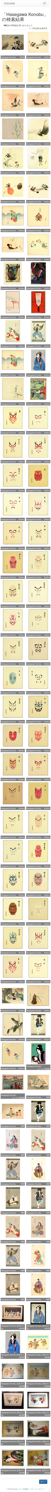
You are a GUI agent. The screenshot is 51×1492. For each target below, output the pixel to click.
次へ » (43, 1481)
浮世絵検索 (9, 3)
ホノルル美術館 (44, 1068)
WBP (48, 1097)
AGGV (22, 57)
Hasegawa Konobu (8, 57)
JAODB (22, 1328)
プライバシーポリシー (37, 1489)
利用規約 (26, 1489)
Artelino (47, 57)
